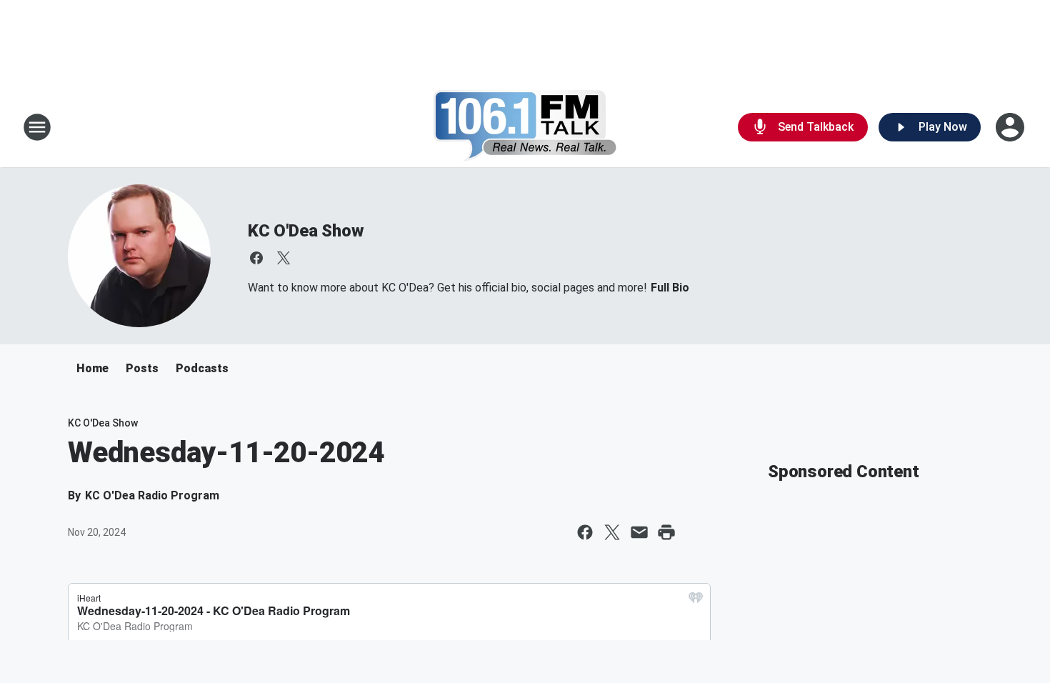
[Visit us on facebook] (256, 257)
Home (92, 368)
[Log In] (1011, 127)
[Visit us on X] (283, 257)
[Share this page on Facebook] (585, 532)
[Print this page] (666, 532)
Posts (142, 368)
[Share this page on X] (612, 532)
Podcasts (202, 368)
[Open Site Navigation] (37, 127)
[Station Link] (525, 127)
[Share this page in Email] (639, 532)
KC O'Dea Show (305, 231)
